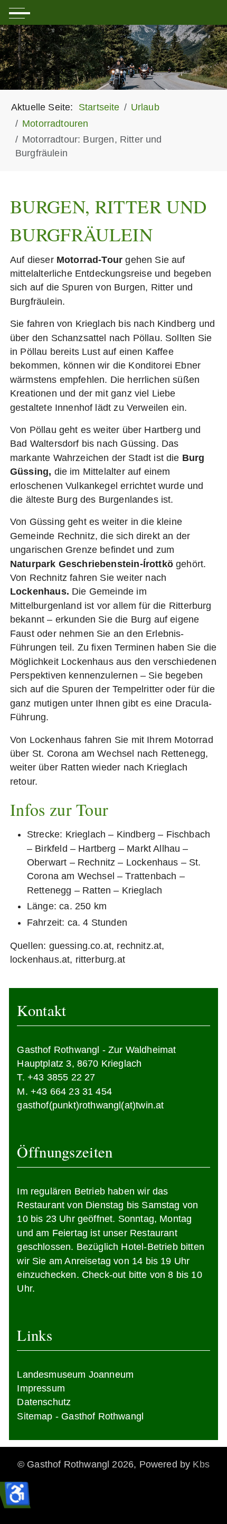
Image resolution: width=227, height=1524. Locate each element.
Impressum (41, 1388)
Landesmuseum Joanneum (75, 1374)
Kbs (201, 1464)
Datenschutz (44, 1402)
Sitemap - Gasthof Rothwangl (80, 1416)
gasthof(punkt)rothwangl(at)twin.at (90, 1105)
